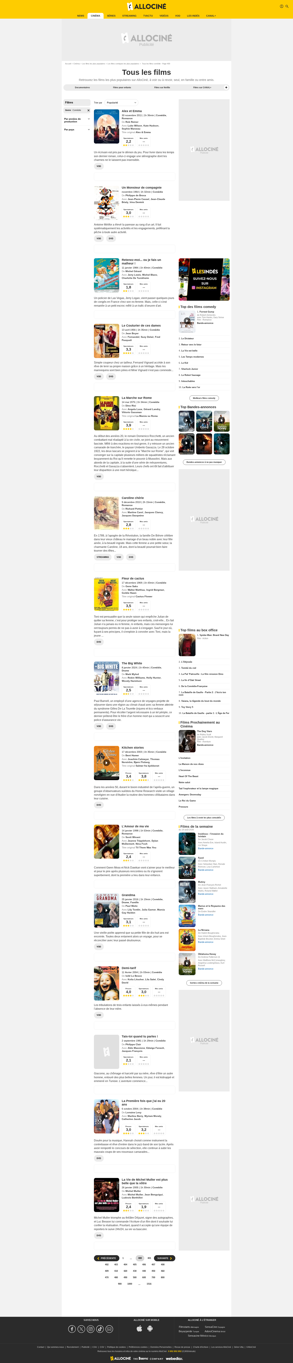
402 (107, 1264)
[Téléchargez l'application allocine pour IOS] (141, 1328)
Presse (128, 773)
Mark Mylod (132, 674)
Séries (111, 15)
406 (144, 1264)
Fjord (201, 858)
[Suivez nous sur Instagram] (91, 1329)
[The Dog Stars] (187, 741)
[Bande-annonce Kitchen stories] (106, 763)
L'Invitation (184, 758)
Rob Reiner (131, 122)
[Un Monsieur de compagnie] (106, 203)
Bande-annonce (205, 323)
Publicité (86, 1347)
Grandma (128, 895)
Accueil (68, 64)
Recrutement (73, 1347)
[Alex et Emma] (106, 126)
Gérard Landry (152, 409)
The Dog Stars (204, 731)
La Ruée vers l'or (191, 387)
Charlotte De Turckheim (135, 278)
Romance (127, 118)
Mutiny (201, 882)
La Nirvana (203, 930)
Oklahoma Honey (207, 954)
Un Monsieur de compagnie (142, 187)
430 (134, 1271)
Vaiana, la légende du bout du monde (201, 701)
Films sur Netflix (162, 87)
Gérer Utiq (238, 1347)
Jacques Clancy (153, 512)
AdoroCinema (212, 1331)
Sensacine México (198, 1335)
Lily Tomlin (134, 909)
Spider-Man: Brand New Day (214, 635)
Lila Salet (150, 979)
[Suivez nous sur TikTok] (100, 1329)
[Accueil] (146, 6)
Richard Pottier (134, 508)
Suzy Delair (147, 337)
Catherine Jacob (131, 1119)
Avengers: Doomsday (190, 794)
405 (134, 1264)
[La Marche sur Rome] (106, 413)
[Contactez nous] (109, 1329)
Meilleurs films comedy (204, 398)
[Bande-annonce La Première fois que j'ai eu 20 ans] (106, 1116)
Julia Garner (149, 909)
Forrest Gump (207, 311)
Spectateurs (128, 138)
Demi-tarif (129, 968)
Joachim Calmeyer (138, 759)
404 (125, 1264)
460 (162, 1271)
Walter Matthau (136, 589)
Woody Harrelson (132, 681)
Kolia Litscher (136, 979)
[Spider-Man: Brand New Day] (187, 645)
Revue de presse (182, 1347)
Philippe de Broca (135, 195)
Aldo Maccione (136, 1048)
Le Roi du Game (187, 800)
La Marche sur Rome (137, 398)
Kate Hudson (151, 125)
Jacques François (132, 1051)
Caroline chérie (133, 498)
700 (153, 1277)
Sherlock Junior (189, 369)
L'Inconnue (184, 770)
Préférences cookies (138, 1347)
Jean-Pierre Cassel (138, 199)
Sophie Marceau (131, 128)
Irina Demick (137, 202)
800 (162, 1277)
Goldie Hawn (129, 593)
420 (125, 1271)
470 (107, 1277)
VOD (177, 15)
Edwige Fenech (155, 1048)
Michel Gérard (133, 271)
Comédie (161, 115)
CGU (94, 1347)
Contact (40, 1347)
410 (116, 1271)
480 (116, 1277)
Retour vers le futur (191, 344)
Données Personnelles (161, 1347)
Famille (134, 902)
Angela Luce (135, 409)
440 (144, 1271)
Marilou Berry (135, 1116)
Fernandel (133, 337)
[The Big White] (106, 679)
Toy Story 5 (187, 707)
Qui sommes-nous (55, 1347)
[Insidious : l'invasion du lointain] (187, 844)
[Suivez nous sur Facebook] (72, 1329)
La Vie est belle (189, 350)
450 (153, 1271)
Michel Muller (133, 1191)
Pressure (183, 807)
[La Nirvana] (187, 940)
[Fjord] (187, 868)
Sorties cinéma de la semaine (204, 983)
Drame (125, 670)
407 (153, 1264)
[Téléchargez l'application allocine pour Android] (152, 1328)
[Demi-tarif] (106, 983)
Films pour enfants (122, 87)
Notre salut (184, 782)
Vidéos (164, 15)
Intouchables (188, 381)
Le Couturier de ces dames (141, 325)
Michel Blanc (149, 274)
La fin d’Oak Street (191, 680)
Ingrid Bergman (155, 589)
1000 (129, 1284)
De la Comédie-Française (194, 686)
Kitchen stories (133, 747)
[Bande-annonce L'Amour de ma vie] (106, 842)
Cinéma (95, 15)
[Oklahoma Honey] (187, 964)
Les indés (193, 15)
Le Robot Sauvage (190, 375)
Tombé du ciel (188, 668)
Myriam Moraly (152, 1116)
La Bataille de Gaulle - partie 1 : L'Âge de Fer (205, 713)
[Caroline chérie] (106, 513)
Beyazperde (185, 1331)
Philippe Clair (133, 1044)
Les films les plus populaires (93, 64)
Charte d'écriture (200, 1347)
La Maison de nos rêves (191, 764)
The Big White (132, 663)
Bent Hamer (132, 755)
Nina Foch (142, 843)
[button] (226, 87)
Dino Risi (130, 405)
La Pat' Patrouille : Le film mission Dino (202, 674)
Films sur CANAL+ (202, 87)
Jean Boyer (132, 333)
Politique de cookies (116, 1347)
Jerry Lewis (134, 274)
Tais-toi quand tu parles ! (140, 1036)
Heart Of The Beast (188, 776)
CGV (102, 1347)
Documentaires (82, 87)
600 (144, 1277)
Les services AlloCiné (221, 1347)
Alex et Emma (132, 111)
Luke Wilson (135, 125)
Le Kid (184, 363)
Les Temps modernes (192, 357)
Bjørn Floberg (142, 762)
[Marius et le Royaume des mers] (187, 916)
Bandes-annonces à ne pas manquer (204, 462)
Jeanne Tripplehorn (139, 840)
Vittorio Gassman (132, 412)
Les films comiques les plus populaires (123, 64)
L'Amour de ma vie (135, 826)
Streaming (129, 15)
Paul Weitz (131, 906)
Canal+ (211, 15)
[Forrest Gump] (187, 321)
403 (116, 1264)
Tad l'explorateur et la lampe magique (198, 788)
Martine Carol (135, 512)
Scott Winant (132, 837)
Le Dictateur (187, 338)
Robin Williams (136, 677)
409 (107, 1271)
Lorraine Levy (133, 1112)
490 (125, 1277)
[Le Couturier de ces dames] (106, 341)
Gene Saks (131, 586)
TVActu (148, 15)
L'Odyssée (186, 662)
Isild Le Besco (133, 975)
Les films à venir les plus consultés (204, 818)
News (80, 15)
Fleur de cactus (133, 578)
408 (162, 1264)
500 (134, 1277)
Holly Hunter (153, 677)
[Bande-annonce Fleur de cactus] (106, 594)
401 (149, 1258)
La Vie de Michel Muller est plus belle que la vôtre (145, 1181)
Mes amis (144, 138)
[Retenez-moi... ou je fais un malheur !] (106, 275)
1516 (149, 1284)
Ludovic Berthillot (132, 1197)
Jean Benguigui (153, 1194)
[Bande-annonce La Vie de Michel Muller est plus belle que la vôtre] (106, 1195)
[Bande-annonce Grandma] (106, 910)
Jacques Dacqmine (133, 515)
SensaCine (211, 1326)
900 (120, 1284)
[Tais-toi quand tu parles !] (106, 1052)
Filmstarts (184, 1326)
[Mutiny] (187, 892)
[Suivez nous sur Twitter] (81, 1329)
